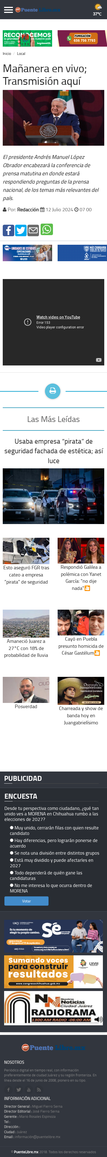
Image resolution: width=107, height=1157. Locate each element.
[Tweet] (21, 229)
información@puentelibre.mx (32, 1136)
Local (21, 53)
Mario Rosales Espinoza (30, 1116)
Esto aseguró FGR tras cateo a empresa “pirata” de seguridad (26, 574)
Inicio (7, 53)
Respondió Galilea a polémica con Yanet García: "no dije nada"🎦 (81, 577)
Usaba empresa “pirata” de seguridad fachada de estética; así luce (53, 450)
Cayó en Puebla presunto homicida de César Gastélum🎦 (81, 645)
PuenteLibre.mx (26, 1151)
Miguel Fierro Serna (33, 1106)
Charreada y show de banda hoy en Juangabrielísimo (81, 715)
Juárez (15, 1131)
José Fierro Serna (32, 1111)
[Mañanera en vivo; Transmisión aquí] (8, 229)
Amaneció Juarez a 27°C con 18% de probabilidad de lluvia (26, 648)
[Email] (33, 229)
